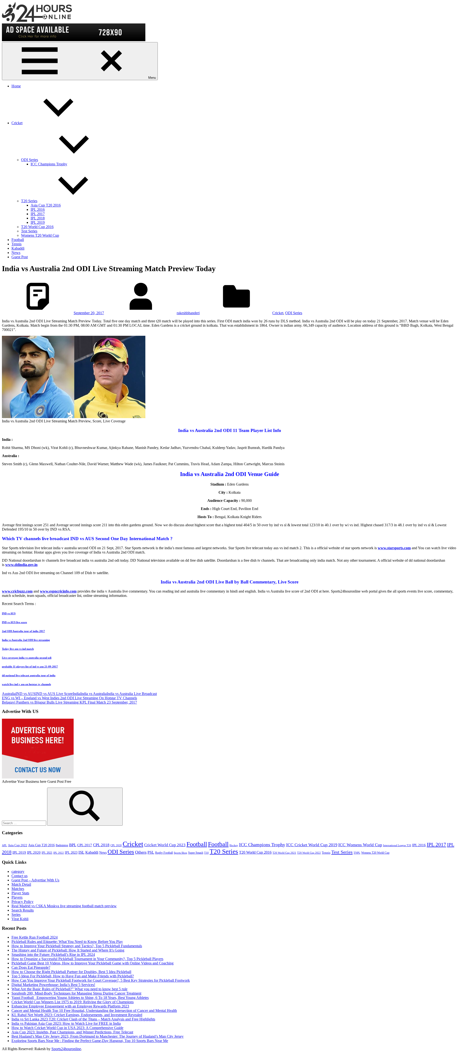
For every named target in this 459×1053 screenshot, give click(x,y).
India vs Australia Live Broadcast (132, 694)
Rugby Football (164, 852)
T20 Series (29, 201)
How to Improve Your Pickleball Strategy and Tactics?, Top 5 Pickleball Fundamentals (76, 946)
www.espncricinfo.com (58, 591)
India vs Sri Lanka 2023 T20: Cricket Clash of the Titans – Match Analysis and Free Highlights (83, 1019)
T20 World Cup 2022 (309, 852)
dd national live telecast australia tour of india (28, 675)
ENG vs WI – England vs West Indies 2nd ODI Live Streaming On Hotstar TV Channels (69, 698)
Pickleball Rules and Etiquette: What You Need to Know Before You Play (67, 942)
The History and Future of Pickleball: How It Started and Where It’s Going (67, 950)
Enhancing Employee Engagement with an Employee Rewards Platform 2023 (70, 1006)
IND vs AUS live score (14, 622)
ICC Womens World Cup (360, 844)
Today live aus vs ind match (18, 648)
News (15, 253)
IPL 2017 (38, 214)
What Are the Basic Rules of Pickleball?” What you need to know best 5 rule (69, 989)
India (76, 694)
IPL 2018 (38, 218)
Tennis (16, 244)
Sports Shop (180, 852)
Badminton (62, 845)
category (17, 871)
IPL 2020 (34, 852)
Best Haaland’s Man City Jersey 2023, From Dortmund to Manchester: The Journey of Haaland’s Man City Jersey (97, 1036)
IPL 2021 (47, 852)
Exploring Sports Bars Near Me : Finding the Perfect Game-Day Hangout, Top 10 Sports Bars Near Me (89, 1041)
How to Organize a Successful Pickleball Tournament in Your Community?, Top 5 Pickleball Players (87, 959)
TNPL (357, 852)
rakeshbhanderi (188, 313)
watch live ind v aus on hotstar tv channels (26, 684)
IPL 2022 (58, 852)
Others (141, 852)
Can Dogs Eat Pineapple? (30, 967)
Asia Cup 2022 (17, 845)
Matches (17, 889)
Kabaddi (17, 248)
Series (16, 915)
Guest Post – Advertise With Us (35, 880)
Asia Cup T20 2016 (46, 205)
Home (16, 86)
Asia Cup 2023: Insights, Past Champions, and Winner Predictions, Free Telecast (72, 1032)
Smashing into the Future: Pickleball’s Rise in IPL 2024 (53, 954)
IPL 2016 (38, 209)
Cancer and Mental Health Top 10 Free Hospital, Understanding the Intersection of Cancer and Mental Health (94, 1010)
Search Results (22, 910)
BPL (72, 845)
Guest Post (19, 257)
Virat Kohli (19, 919)
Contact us (19, 876)
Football (17, 240)
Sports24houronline (66, 1049)
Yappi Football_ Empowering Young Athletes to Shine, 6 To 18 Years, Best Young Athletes (80, 998)
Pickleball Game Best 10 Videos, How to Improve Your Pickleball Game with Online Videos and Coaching (92, 963)
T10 (206, 852)
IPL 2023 (71, 852)
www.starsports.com (394, 548)
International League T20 (397, 845)
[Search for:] (24, 823)
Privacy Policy (22, 902)
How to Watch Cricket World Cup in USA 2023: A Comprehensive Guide (67, 1028)
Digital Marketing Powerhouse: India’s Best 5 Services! (53, 985)
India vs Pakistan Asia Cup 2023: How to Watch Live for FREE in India (66, 1023)
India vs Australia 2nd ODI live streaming (26, 640)
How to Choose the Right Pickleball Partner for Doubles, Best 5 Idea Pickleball (71, 972)
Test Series (29, 231)
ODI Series (29, 160)
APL (4, 845)
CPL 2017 (84, 845)
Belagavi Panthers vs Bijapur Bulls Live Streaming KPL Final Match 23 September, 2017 (69, 702)
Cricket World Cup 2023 (165, 845)
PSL (151, 852)
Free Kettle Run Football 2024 (34, 937)
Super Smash (195, 852)
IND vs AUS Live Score (54, 694)
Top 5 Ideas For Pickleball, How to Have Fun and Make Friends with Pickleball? (72, 976)
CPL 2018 (101, 845)
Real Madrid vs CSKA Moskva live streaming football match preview (64, 906)
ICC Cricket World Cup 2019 (311, 844)
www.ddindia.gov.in (21, 565)
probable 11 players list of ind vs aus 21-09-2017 (30, 666)
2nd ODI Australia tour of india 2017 (23, 631)
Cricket (16, 123)
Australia (9, 694)
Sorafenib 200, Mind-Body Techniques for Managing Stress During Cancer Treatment (76, 993)
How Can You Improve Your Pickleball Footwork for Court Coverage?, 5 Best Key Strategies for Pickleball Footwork (100, 980)
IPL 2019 (38, 222)
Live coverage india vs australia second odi (26, 657)
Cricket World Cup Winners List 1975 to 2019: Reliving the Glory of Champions (72, 1002)
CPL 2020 (116, 845)
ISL (81, 852)
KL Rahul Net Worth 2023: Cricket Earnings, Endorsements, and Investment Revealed (76, 1015)
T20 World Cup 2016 (37, 227)
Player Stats (20, 893)
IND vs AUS (9, 613)
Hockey (234, 845)
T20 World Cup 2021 (284, 852)
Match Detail (21, 884)
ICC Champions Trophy (49, 164)
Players (16, 897)
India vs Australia (93, 694)
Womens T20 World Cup (40, 235)
